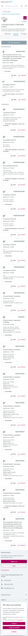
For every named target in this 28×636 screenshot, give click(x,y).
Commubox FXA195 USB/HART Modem (10, 14)
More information (5, 570)
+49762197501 (7, 580)
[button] (14, 561)
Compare (24, 21)
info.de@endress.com (9, 588)
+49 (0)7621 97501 (8, 584)
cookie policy (20, 620)
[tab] (7, 34)
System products (7, 11)
